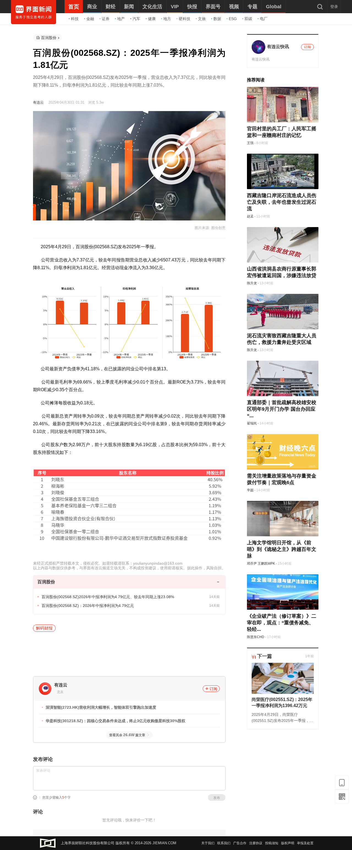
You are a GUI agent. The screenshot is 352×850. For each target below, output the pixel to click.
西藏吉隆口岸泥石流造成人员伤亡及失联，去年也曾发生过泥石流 (281, 202)
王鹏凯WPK (266, 563)
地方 (167, 18)
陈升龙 (252, 283)
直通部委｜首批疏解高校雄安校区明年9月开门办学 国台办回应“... (281, 409)
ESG (233, 18)
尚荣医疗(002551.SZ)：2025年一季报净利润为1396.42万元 (282, 702)
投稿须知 (271, 843)
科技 (75, 18)
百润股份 (48, 37)
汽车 (136, 18)
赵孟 (250, 216)
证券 (105, 18)
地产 (121, 18)
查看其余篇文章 (127, 735)
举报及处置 (305, 843)
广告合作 (239, 843)
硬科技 (184, 18)
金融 (90, 18)
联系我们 (223, 843)
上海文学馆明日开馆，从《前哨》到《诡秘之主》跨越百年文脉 (281, 549)
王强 (250, 143)
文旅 (202, 18)
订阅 (213, 689)
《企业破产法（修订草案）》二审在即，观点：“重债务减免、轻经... (281, 622)
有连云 (38, 102)
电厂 (264, 18)
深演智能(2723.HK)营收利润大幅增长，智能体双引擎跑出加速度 (101, 707)
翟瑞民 (252, 423)
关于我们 (208, 843)
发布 (216, 798)
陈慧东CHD (255, 637)
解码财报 (44, 628)
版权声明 (287, 843)
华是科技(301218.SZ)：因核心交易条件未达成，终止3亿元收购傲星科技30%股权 (115, 721)
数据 (217, 18)
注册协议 (255, 843)
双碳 (248, 18)
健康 (152, 18)
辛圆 (250, 490)
